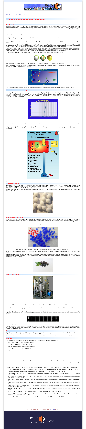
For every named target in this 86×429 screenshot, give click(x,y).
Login (77, 0)
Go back (7, 405)
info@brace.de (52, 409)
